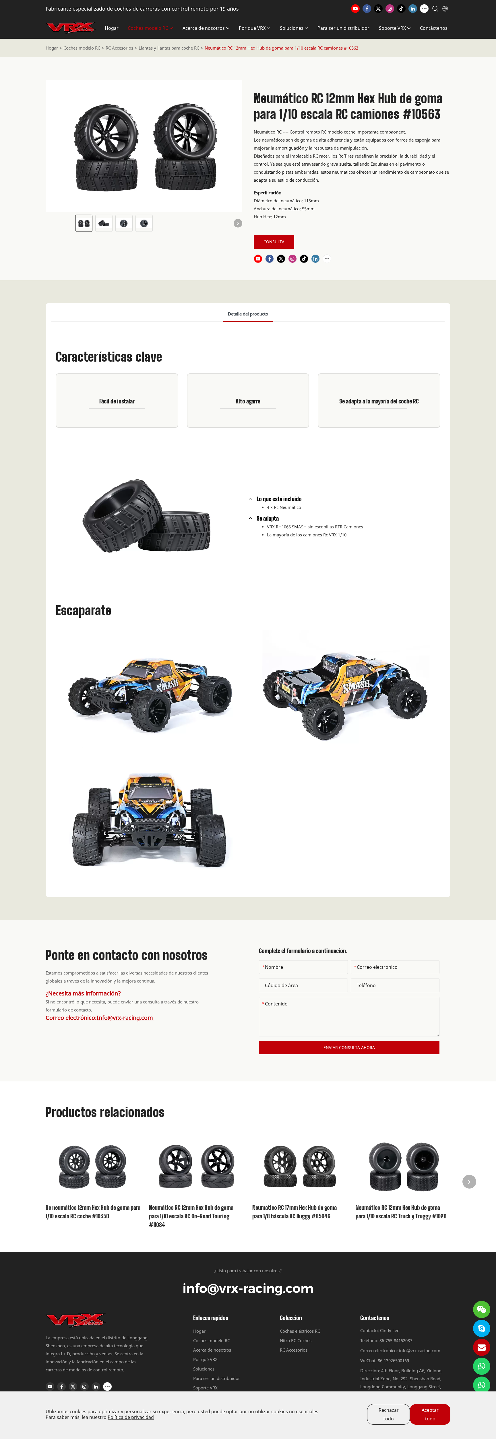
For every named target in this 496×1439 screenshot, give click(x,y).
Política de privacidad (131, 1417)
